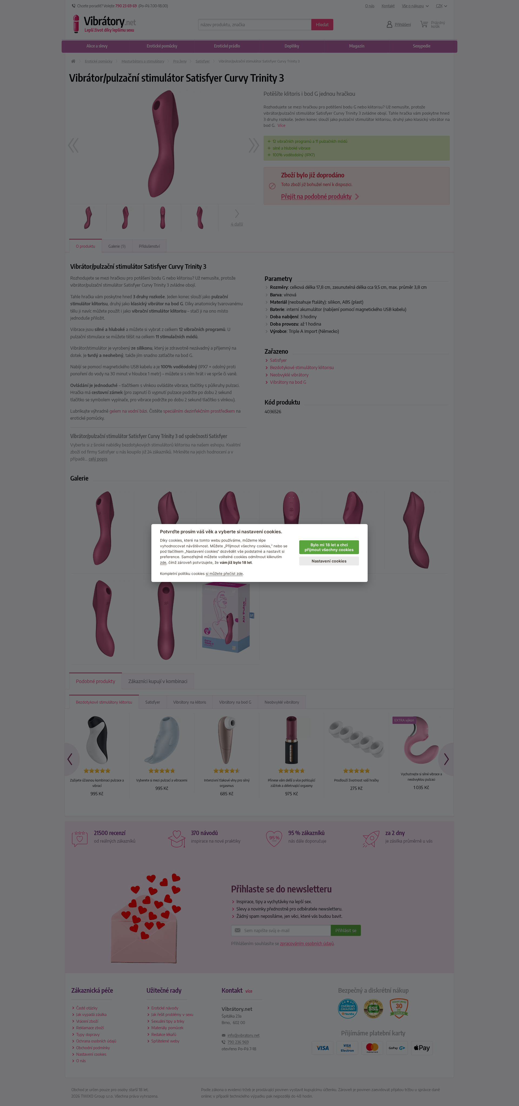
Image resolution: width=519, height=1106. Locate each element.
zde (163, 562)
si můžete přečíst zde (224, 573)
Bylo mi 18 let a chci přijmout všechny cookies (329, 547)
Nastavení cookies (329, 561)
